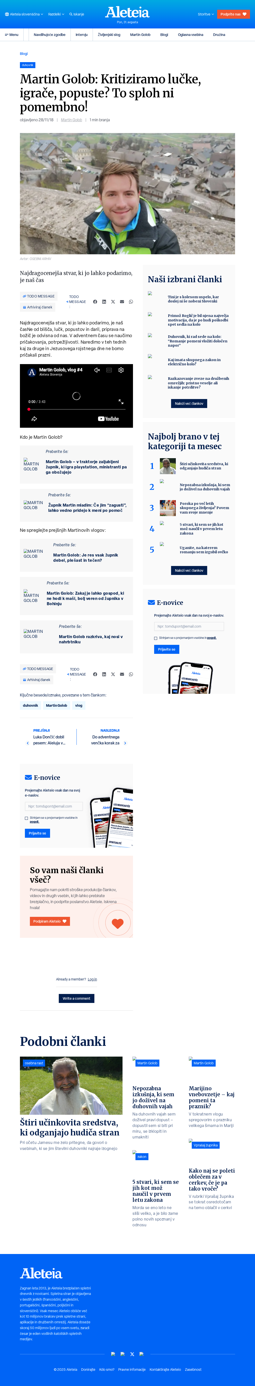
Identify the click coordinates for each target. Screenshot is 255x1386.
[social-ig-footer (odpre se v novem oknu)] (141, 1354)
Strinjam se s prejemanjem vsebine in (53, 820)
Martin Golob (140, 34)
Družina (219, 34)
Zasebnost (193, 1369)
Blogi (164, 34)
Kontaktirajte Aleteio (165, 1369)
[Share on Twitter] (113, 302)
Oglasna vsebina (190, 34)
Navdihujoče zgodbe (49, 34)
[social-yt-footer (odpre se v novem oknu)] (113, 1354)
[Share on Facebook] (95, 302)
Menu (13, 34)
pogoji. (34, 822)
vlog (78, 705)
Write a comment (76, 998)
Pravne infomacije (132, 1369)
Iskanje (78, 14)
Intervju (82, 34)
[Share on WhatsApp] (131, 302)
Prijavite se (37, 833)
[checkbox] (26, 818)
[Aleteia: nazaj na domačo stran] (127, 11)
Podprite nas (231, 14)
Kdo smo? (106, 1369)
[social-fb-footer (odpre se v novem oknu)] (123, 1354)
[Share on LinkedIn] (104, 302)
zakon (141, 1156)
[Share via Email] (122, 302)
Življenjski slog (109, 34)
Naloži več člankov (189, 403)
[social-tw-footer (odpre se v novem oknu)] (132, 1354)
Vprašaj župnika (206, 1145)
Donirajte (88, 1369)
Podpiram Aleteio (47, 921)
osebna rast (34, 1063)
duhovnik (30, 705)
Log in (92, 979)
